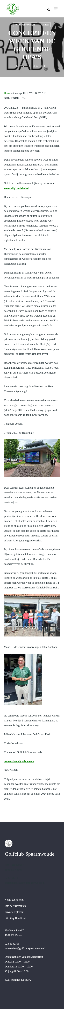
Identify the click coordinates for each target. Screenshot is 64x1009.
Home (7, 93)
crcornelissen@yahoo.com (19, 761)
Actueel (45, 24)
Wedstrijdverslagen (25, 24)
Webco (22, 66)
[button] (56, 8)
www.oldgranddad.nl (16, 188)
